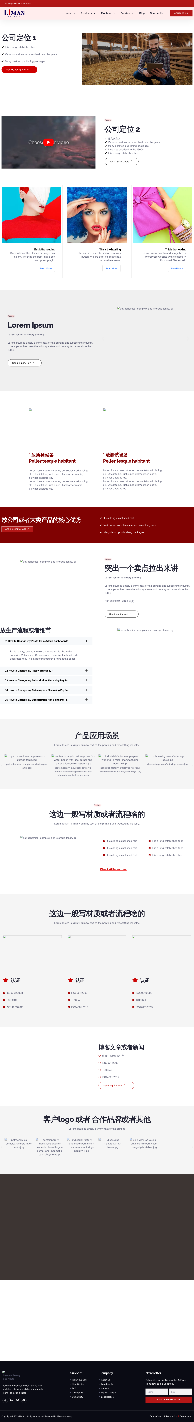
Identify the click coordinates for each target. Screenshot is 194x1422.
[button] (103, 338)
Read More (46, 268)
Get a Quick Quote (16, 69)
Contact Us (156, 13)
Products (86, 13)
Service (125, 13)
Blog (142, 13)
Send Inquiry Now (21, 362)
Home (68, 13)
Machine (106, 13)
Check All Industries (113, 869)
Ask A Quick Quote (119, 161)
